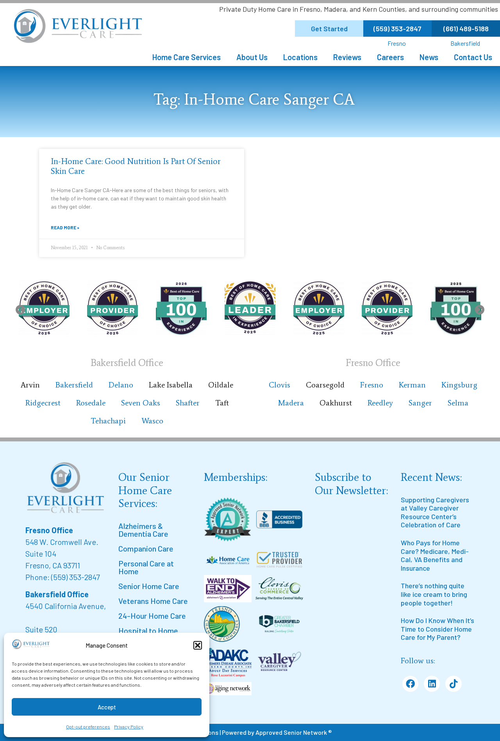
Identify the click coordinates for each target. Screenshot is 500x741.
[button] (198, 645)
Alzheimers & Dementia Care (143, 529)
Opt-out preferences (88, 726)
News (429, 57)
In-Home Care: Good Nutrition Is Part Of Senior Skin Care (136, 166)
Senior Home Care (148, 586)
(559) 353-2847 (75, 577)
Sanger (420, 402)
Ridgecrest (43, 402)
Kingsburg (459, 384)
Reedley (380, 402)
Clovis (279, 384)
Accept (107, 707)
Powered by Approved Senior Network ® (277, 732)
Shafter (188, 402)
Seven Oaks (140, 402)
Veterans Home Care (153, 601)
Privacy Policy (128, 726)
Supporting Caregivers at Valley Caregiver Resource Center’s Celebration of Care (435, 512)
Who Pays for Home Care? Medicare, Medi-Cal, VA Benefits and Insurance (435, 555)
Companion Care (145, 548)
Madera (291, 402)
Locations (300, 57)
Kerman (412, 384)
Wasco (152, 420)
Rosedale (90, 402)
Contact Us (473, 57)
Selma (458, 402)
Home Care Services (186, 57)
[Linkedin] (432, 684)
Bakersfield (465, 43)
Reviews (347, 57)
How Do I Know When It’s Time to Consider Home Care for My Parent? (437, 628)
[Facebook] (410, 684)
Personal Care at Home (146, 567)
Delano (121, 384)
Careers (390, 57)
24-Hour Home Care (152, 616)
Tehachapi (108, 420)
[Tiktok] (453, 684)
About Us (252, 57)
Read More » (65, 227)
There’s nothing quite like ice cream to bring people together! (434, 594)
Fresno (397, 43)
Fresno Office (49, 530)
